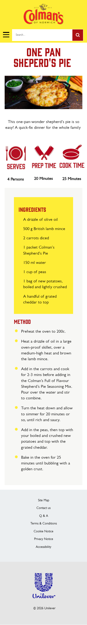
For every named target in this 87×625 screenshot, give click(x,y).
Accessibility (43, 547)
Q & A (43, 516)
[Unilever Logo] (43, 601)
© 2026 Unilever (44, 608)
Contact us (43, 508)
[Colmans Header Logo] (43, 23)
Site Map (43, 500)
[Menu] (6, 34)
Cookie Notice (43, 531)
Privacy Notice (43, 539)
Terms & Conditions (43, 523)
